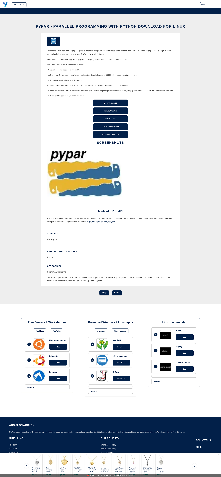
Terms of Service (107, 453)
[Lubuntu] (39, 376)
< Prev (104, 293)
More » (30, 387)
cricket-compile (183, 362)
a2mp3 (179, 331)
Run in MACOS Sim (110, 134)
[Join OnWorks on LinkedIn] (197, 447)
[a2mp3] (166, 334)
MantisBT (117, 340)
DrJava (116, 372)
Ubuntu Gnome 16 (57, 340)
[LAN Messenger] (102, 360)
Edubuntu (53, 356)
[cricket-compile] (166, 366)
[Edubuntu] (39, 360)
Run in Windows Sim (110, 127)
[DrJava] (102, 376)
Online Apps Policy (108, 445)
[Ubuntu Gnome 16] (39, 344)
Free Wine (57, 331)
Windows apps (120, 331)
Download (121, 347)
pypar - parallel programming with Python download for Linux (110, 26)
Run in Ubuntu (110, 111)
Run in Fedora (110, 119)
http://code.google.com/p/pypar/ (101, 221)
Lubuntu (53, 372)
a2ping (179, 346)
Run (58, 347)
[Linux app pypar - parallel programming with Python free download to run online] (53, 41)
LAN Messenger (120, 356)
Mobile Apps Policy (108, 449)
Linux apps (101, 331)
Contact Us (13, 453)
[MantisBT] (102, 344)
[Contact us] (201, 447)
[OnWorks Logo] (5, 4)
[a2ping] (166, 350)
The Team (13, 445)
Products (17, 5)
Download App (110, 103)
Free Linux (40, 331)
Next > (116, 293)
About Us (13, 449)
